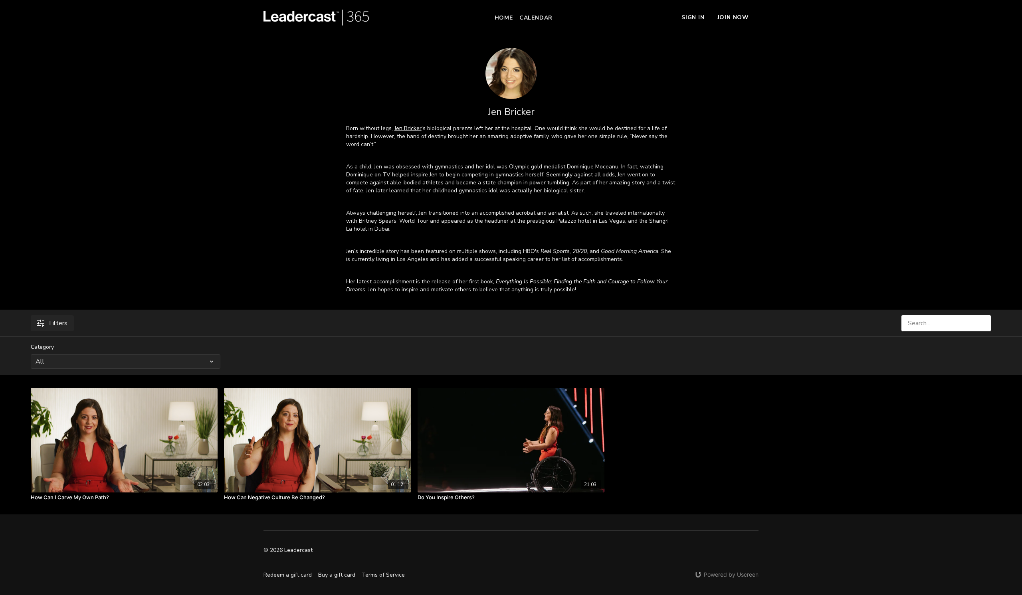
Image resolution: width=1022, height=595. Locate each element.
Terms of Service (383, 575)
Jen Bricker (408, 128)
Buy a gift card (336, 575)
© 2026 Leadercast (288, 550)
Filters (58, 323)
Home (504, 18)
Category (42, 347)
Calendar (536, 18)
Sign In (693, 17)
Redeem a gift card (287, 575)
